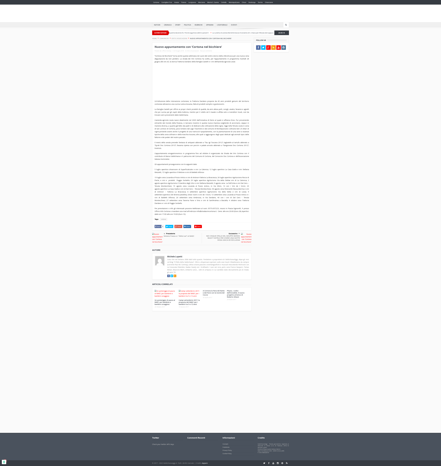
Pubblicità (226, 447)
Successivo (233, 234)
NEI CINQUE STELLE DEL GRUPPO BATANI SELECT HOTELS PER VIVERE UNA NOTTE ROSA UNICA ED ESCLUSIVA (223, 238)
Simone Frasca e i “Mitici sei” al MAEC (179, 236)
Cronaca (168, 25)
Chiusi (244, 2)
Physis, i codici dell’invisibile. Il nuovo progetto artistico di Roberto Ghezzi (236, 294)
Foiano (183, 2)
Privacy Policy (227, 450)
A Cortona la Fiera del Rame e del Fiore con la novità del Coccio (214, 293)
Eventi (234, 25)
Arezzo (176, 2)
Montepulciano (234, 2)
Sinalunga (252, 2)
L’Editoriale (222, 25)
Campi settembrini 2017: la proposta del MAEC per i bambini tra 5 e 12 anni (189, 302)
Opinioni (209, 25)
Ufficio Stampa (166, 51)
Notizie (157, 25)
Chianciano (269, 2)
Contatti (225, 444)
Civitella (223, 2)
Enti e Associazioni (193, 51)
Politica (187, 25)
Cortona (156, 2)
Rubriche (199, 25)
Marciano (201, 2)
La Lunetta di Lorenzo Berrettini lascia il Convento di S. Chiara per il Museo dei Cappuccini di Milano (228, 33)
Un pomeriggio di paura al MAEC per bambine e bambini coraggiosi (165, 302)
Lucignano (192, 2)
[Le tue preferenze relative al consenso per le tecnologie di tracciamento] (4, 462)
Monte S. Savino (213, 2)
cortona (163, 219)
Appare (205, 463)
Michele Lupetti (174, 256)
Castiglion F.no (166, 2)
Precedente (170, 234)
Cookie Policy (227, 453)
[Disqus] (201, 343)
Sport (177, 25)
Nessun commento (206, 51)
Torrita (260, 2)
